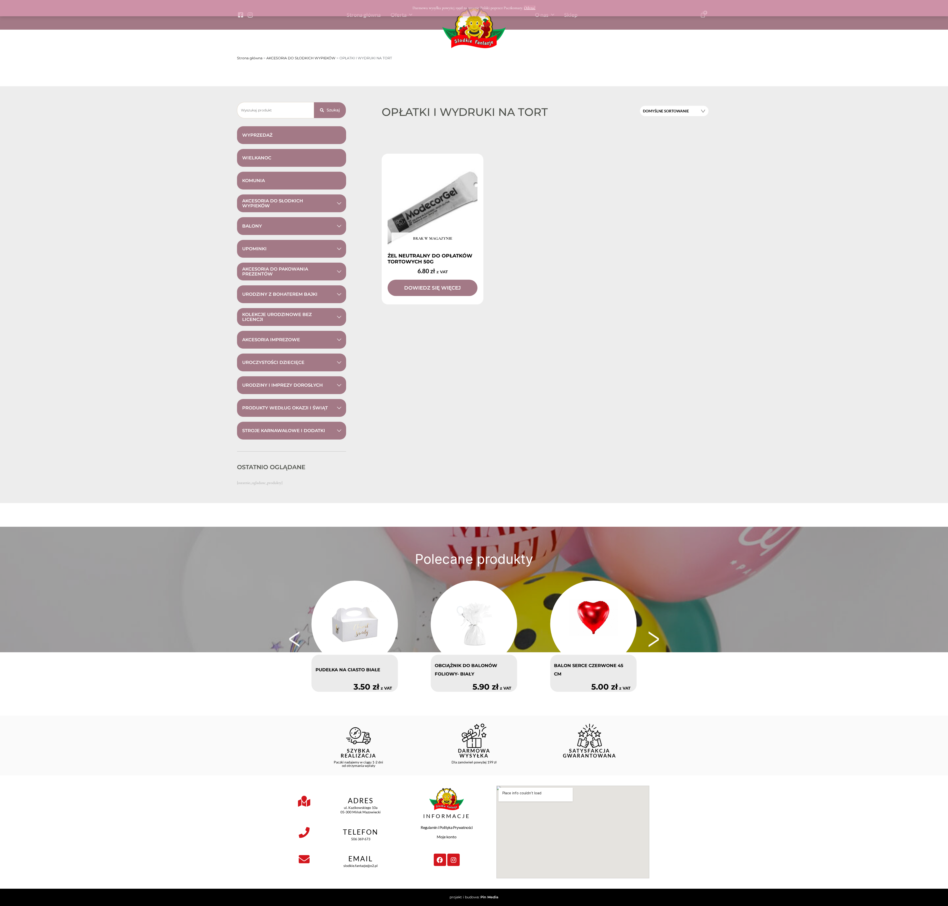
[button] (294, 639)
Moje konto (446, 836)
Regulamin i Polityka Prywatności (447, 827)
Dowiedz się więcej (432, 288)
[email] (304, 859)
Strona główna (249, 58)
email (360, 858)
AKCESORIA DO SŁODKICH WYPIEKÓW (301, 58)
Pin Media (489, 897)
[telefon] (304, 832)
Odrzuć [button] (529, 7)
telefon (360, 832)
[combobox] (275, 110)
